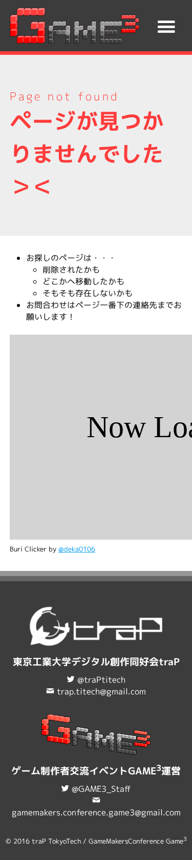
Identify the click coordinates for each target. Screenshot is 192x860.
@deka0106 (76, 549)
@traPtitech (101, 679)
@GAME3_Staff (101, 788)
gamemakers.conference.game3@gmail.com (96, 812)
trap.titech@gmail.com (101, 691)
